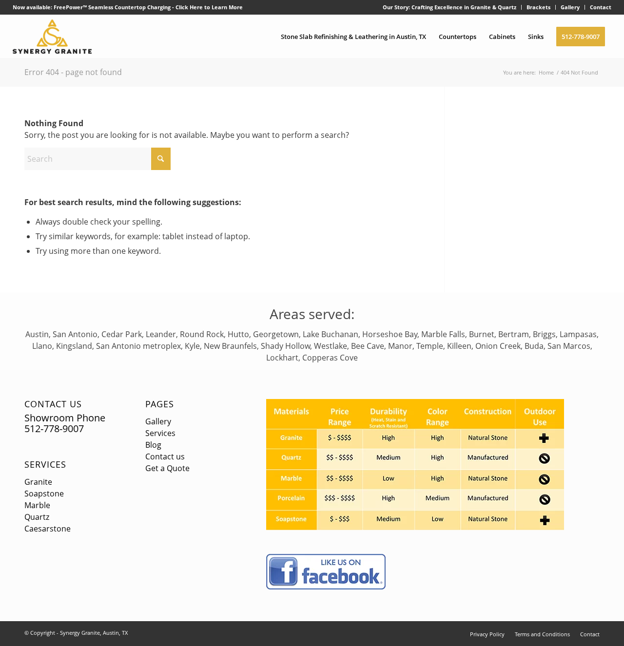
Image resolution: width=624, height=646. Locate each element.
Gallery (570, 7)
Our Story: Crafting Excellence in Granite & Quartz (449, 7)
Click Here (189, 7)
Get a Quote (167, 468)
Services (45, 464)
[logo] (52, 36)
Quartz (36, 517)
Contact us (165, 456)
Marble (37, 505)
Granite (38, 481)
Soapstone (44, 493)
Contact (600, 7)
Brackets (538, 7)
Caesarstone (47, 528)
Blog (153, 444)
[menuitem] (450, 7)
